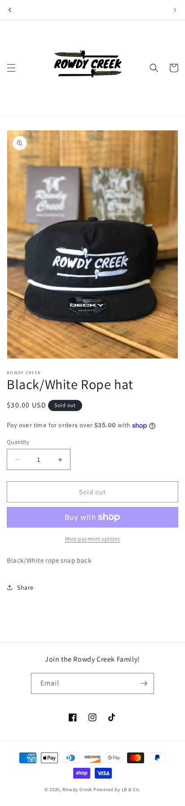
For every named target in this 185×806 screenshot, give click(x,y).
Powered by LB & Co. (117, 789)
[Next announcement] (175, 10)
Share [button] (25, 587)
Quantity (18, 442)
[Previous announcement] (10, 10)
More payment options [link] (92, 538)
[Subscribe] (144, 683)
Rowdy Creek (77, 789)
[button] (11, 68)
